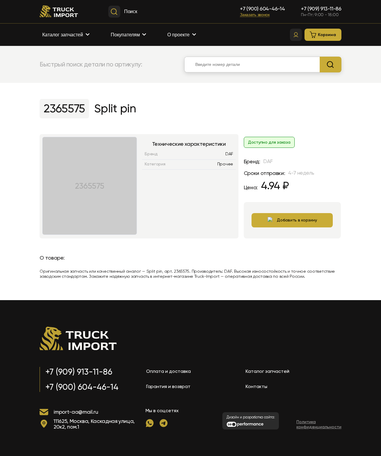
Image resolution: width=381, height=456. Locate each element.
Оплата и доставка (168, 371)
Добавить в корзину (297, 220)
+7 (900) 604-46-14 (262, 9)
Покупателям (125, 34)
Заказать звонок (255, 15)
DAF (229, 153)
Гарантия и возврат (168, 386)
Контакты (256, 386)
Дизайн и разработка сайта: (251, 417)
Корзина (327, 34)
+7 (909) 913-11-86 (321, 9)
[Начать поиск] (330, 64)
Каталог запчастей (62, 34)
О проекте (178, 34)
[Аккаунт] (296, 35)
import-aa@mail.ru (76, 412)
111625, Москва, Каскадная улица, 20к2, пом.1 (94, 423)
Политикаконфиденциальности (318, 424)
